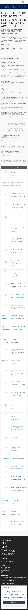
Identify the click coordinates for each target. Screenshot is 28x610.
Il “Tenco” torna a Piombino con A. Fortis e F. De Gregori (14, 97)
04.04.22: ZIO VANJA (15, 447)
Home (3, 5)
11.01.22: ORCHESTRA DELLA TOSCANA (10, 151)
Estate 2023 (4, 546)
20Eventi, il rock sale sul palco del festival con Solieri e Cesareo (13, 104)
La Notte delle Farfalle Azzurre (17, 305)
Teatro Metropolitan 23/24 (8, 551)
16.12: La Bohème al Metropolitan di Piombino (15, 129)
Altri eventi (4, 556)
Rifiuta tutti (14, 605)
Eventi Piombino (6, 2)
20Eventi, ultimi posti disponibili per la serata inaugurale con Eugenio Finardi (13, 73)
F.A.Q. (2, 571)
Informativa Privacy (6, 567)
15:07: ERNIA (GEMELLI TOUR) (17, 456)
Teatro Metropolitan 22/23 (8, 553)
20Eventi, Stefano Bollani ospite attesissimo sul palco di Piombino (14, 89)
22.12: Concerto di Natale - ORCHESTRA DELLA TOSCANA (16, 121)
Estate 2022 (4, 547)
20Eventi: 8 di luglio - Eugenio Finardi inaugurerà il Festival (12, 66)
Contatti (3, 573)
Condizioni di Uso (5, 570)
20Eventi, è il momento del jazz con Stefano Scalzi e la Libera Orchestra (13, 144)
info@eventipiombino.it (10, 561)
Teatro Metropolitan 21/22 (8, 554)
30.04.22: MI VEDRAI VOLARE (17, 466)
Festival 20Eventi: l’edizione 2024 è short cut (11, 158)
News (7, 5)
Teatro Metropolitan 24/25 (8, 550)
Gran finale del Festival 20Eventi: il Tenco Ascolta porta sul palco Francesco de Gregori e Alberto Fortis (13, 113)
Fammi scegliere (12, 598)
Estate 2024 (4, 545)
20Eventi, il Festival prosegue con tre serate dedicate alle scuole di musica (13, 81)
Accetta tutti (14, 602)
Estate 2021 (4, 549)
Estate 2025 (4, 543)
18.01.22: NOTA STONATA (16, 360)
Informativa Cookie (6, 568)
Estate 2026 (4, 542)
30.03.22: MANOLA (15, 437)
